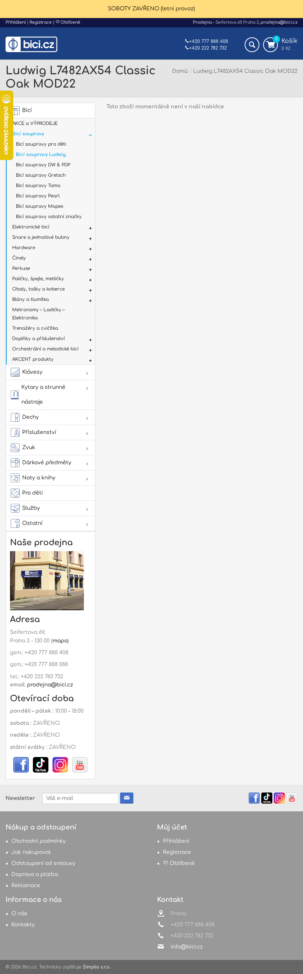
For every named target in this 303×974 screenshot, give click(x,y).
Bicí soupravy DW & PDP (43, 164)
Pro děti (32, 493)
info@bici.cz (187, 947)
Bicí (27, 110)
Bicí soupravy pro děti (41, 144)
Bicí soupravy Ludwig (41, 154)
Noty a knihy (38, 478)
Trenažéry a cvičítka (35, 328)
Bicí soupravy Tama (38, 185)
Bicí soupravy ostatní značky (49, 216)
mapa (60, 641)
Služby (31, 508)
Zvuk (28, 447)
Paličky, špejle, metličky (38, 278)
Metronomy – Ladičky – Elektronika (38, 313)
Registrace (41, 22)
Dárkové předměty (46, 462)
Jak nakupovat (31, 852)
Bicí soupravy (28, 133)
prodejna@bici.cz (279, 22)
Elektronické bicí (30, 227)
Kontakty (23, 924)
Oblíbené (69, 22)
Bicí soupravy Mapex (40, 206)
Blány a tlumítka (30, 299)
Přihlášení (16, 22)
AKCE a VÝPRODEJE (35, 123)
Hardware (23, 247)
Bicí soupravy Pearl (37, 195)
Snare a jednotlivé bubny (40, 237)
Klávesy (32, 372)
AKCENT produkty (33, 359)
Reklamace (25, 885)
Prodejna (202, 22)
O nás (19, 913)
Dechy (30, 417)
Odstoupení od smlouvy (43, 863)
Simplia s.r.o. (96, 967)
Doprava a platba (34, 874)
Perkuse (21, 268)
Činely (19, 258)
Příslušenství (39, 432)
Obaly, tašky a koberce (38, 289)
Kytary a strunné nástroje (43, 394)
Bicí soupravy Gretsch (41, 175)
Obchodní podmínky (38, 841)
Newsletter (20, 798)
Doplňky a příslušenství (38, 338)
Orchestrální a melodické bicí (45, 349)
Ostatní (32, 523)
